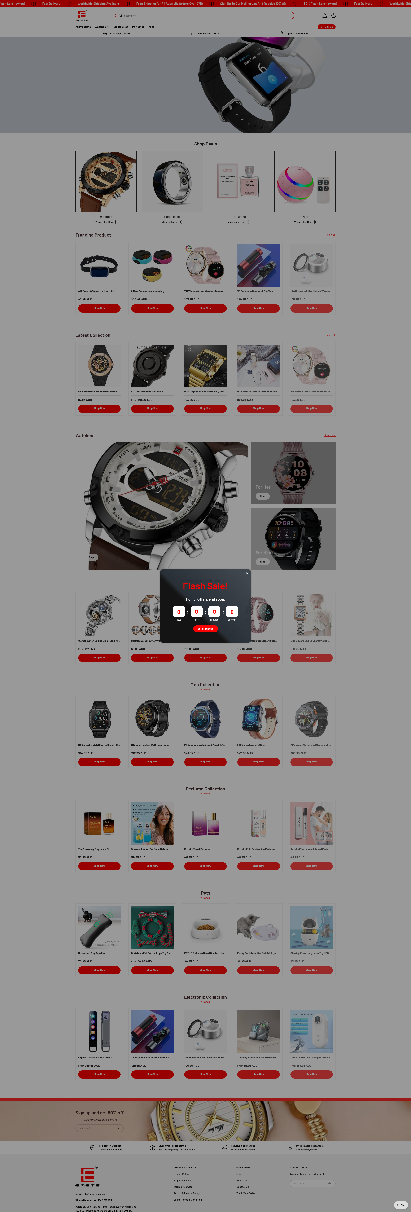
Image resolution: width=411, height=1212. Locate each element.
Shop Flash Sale (205, 628)
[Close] (247, 573)
